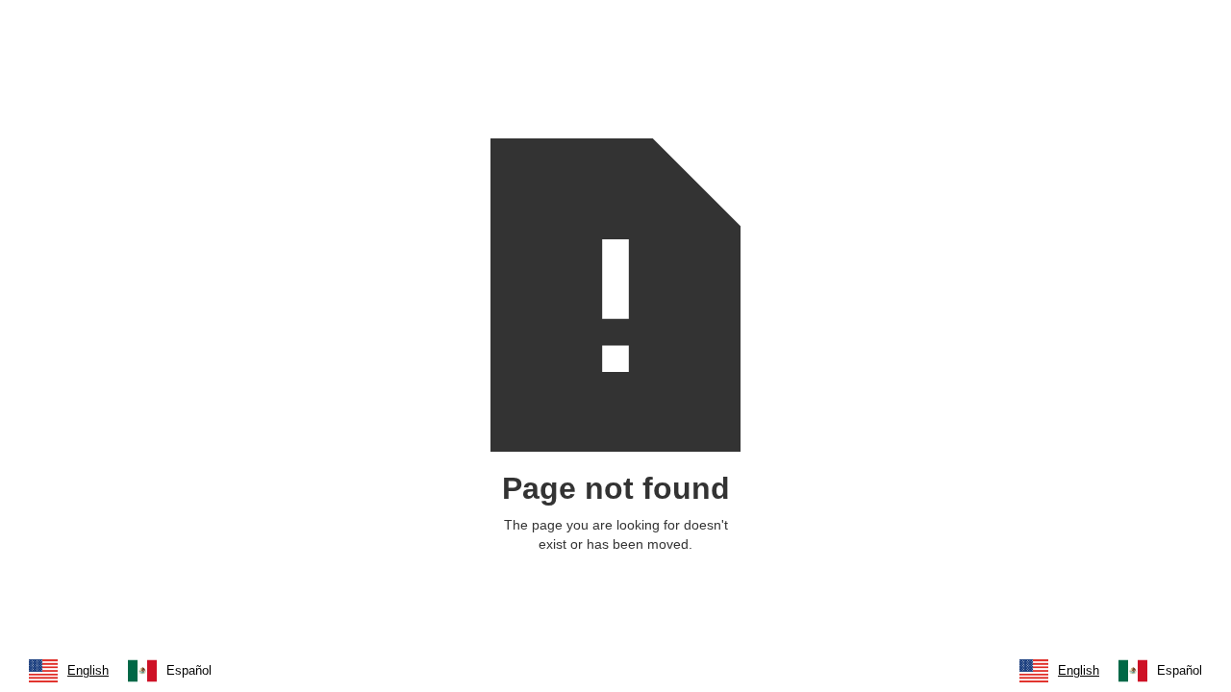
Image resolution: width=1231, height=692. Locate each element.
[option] (169, 670)
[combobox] (68, 670)
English (88, 670)
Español (189, 670)
